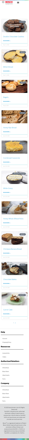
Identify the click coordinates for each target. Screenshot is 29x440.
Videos (4, 357)
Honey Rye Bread (10, 128)
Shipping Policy (6, 342)
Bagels (6, 97)
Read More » (6, 40)
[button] (18, 2)
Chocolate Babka (9, 279)
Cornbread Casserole (11, 158)
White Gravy (8, 188)
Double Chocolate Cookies (13, 36)
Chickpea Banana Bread (12, 249)
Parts (3, 379)
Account (4, 338)
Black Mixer (5, 371)
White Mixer (5, 368)
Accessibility (5, 353)
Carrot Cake (7, 310)
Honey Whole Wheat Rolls (13, 219)
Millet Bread (8, 67)
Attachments (5, 375)
